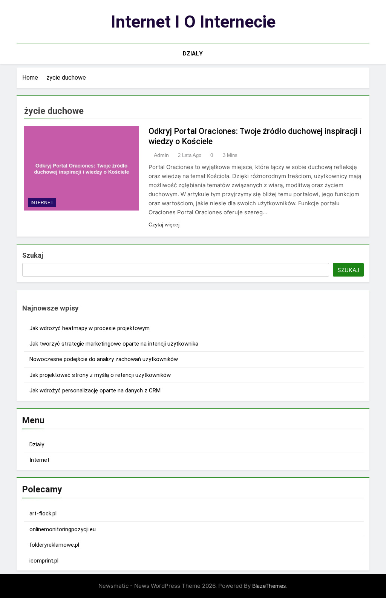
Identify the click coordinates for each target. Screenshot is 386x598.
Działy (193, 53)
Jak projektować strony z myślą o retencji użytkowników (100, 375)
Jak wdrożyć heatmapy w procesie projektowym (89, 328)
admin (161, 155)
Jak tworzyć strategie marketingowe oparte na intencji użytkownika (113, 343)
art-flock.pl (43, 513)
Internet (42, 202)
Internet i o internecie (193, 22)
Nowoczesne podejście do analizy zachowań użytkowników (103, 359)
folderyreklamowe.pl (54, 544)
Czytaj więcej (164, 224)
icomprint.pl (43, 560)
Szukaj (32, 255)
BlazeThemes (269, 586)
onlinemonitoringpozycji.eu (62, 529)
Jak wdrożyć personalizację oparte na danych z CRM (95, 390)
